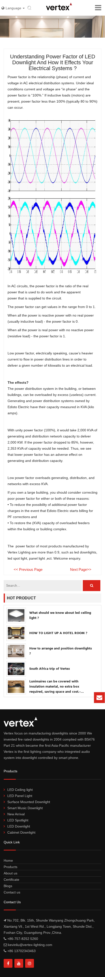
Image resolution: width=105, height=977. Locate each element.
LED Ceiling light (20, 790)
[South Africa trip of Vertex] (16, 669)
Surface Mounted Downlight (28, 802)
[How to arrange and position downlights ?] (16, 651)
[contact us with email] (99, 697)
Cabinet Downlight (21, 832)
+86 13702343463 (21, 951)
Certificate (11, 879)
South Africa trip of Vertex (49, 668)
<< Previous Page (28, 569)
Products (10, 867)
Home (8, 860)
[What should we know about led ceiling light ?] (16, 615)
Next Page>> (80, 569)
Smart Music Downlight (25, 808)
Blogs (8, 886)
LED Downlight (18, 826)
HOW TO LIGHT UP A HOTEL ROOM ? (58, 633)
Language (14, 8)
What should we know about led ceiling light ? (60, 615)
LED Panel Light (19, 796)
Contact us (12, 892)
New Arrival (16, 814)
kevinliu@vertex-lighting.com (64, 700)
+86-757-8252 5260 (22, 939)
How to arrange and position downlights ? (60, 651)
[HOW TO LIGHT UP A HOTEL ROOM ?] (16, 633)
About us (10, 873)
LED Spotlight (17, 820)
